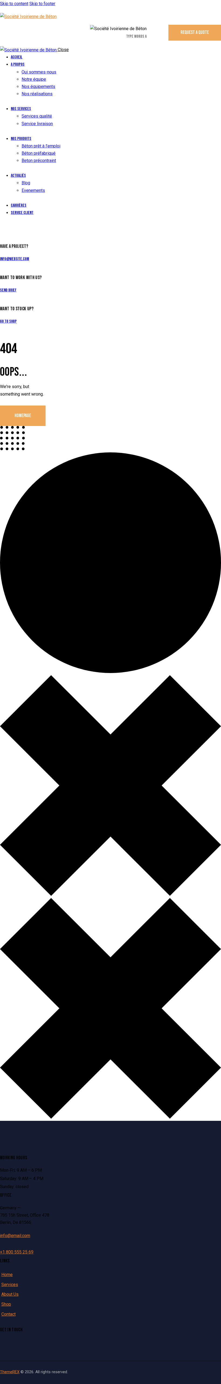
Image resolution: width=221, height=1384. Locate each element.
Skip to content (14, 3)
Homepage (23, 415)
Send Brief (8, 290)
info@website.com (14, 259)
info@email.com (15, 1235)
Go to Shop (8, 321)
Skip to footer (42, 3)
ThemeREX (9, 1371)
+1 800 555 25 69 (16, 1252)
